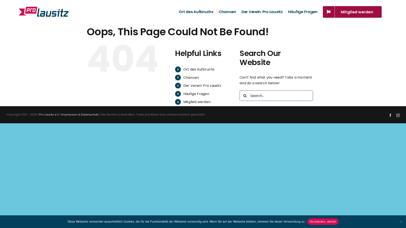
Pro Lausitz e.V (49, 115)
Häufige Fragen (196, 93)
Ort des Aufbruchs (199, 69)
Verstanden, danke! (323, 221)
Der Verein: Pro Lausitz (202, 85)
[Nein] (401, 222)
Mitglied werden (197, 101)
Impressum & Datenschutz (80, 115)
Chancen (191, 77)
